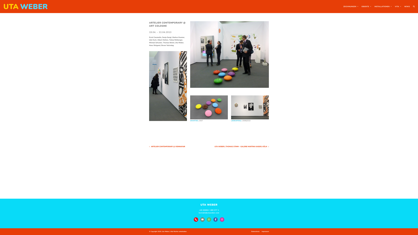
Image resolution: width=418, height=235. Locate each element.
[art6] (250, 107)
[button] (413, 6)
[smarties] (209, 107)
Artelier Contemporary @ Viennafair (167, 146)
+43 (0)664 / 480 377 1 (209, 210)
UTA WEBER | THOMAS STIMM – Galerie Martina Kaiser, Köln (241, 146)
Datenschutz (255, 231)
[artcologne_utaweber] (168, 86)
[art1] (229, 54)
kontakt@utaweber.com (209, 213)
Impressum (265, 231)
